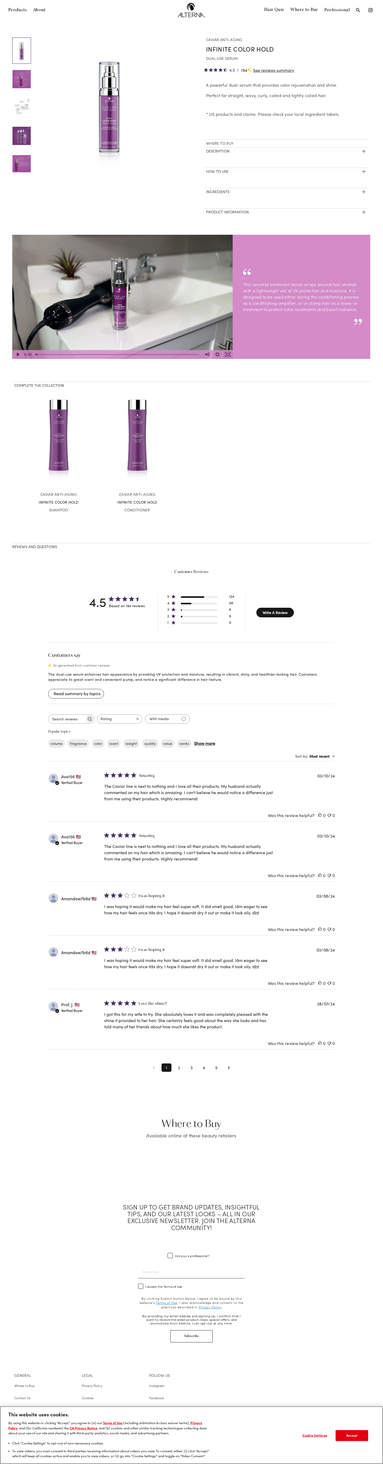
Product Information (227, 212)
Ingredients (218, 192)
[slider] (117, 354)
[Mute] (207, 354)
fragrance (78, 743)
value (167, 743)
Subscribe (191, 1336)
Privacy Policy (92, 1386)
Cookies (88, 1398)
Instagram (156, 1386)
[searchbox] (66, 719)
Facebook (156, 1398)
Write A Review (275, 612)
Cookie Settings (314, 1435)
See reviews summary (273, 70)
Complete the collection (39, 385)
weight (131, 743)
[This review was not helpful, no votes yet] (329, 815)
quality (150, 743)
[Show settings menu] (217, 354)
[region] (191, 1435)
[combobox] (119, 719)
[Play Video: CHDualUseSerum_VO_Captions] (122, 292)
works (184, 743)
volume (57, 743)
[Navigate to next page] (229, 1067)
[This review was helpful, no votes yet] (320, 815)
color (98, 743)
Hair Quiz (274, 10)
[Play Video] (17, 354)
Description (218, 151)
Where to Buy (304, 10)
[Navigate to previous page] (154, 1067)
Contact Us (22, 1398)
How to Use (217, 171)
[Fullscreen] (228, 354)
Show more (204, 743)
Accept (351, 1435)
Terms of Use (112, 1423)
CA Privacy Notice (83, 1428)
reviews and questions (34, 547)
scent (113, 743)
